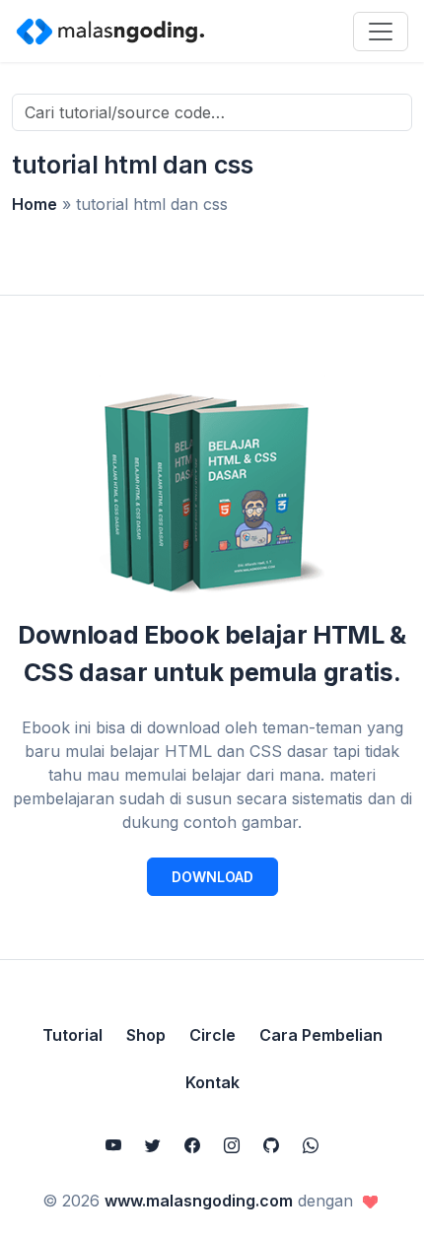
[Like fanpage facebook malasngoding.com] (192, 1145)
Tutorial (72, 1035)
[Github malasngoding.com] (271, 1145)
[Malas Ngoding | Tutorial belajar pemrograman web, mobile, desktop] (110, 30)
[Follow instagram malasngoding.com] (232, 1145)
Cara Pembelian (321, 1035)
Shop (146, 1035)
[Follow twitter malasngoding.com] (153, 1145)
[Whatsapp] (310, 1145)
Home (34, 204)
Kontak (212, 1082)
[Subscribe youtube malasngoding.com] (113, 1145)
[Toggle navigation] (380, 31)
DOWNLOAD (212, 876)
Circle (212, 1035)
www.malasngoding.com (199, 1200)
